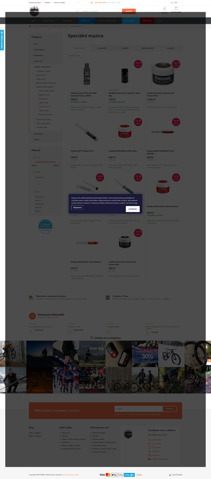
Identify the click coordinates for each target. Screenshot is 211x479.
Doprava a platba (59, 3)
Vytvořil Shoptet (177, 475)
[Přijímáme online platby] (120, 474)
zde (136, 203)
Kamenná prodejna (35, 3)
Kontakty (47, 3)
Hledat (128, 11)
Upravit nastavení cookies (71, 475)
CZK (175, 3)
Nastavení (77, 207)
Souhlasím (133, 209)
